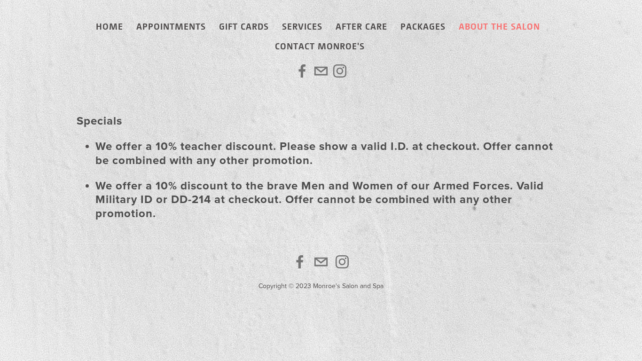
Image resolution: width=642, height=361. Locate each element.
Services (302, 26)
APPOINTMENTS (171, 26)
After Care (361, 26)
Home (109, 26)
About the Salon (499, 26)
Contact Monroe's (320, 45)
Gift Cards (244, 26)
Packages (423, 26)
